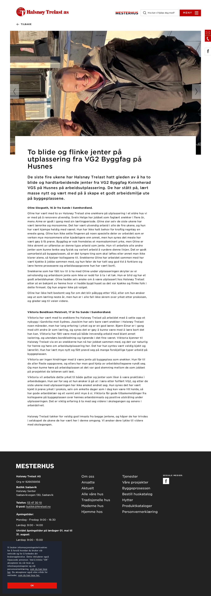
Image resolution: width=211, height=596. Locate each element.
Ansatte (88, 482)
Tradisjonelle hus (95, 500)
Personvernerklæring (140, 512)
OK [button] (32, 585)
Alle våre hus (92, 494)
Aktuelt (87, 488)
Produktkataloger (137, 506)
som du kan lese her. (29, 575)
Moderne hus (92, 506)
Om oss (87, 476)
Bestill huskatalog (137, 494)
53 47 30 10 (34, 502)
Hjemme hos (92, 512)
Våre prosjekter (135, 482)
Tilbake (26, 24)
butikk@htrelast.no (38, 506)
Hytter (127, 500)
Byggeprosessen (136, 488)
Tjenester (130, 476)
